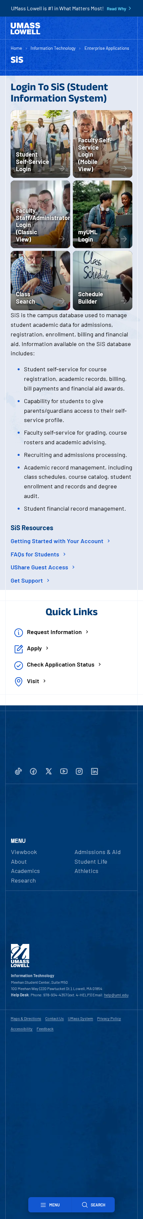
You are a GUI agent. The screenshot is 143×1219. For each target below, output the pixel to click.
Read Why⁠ (116, 8)
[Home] (25, 29)
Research (23, 880)
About (19, 861)
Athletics (86, 870)
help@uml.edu (116, 994)
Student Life (90, 861)
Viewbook (24, 851)
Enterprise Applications (106, 48)
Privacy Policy (109, 1018)
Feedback (45, 1028)
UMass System (80, 1018)
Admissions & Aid (97, 851)
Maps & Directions (26, 1018)
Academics (25, 870)
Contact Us (54, 1018)
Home (16, 48)
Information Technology (53, 48)
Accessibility (22, 1028)
